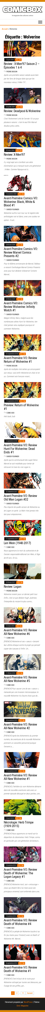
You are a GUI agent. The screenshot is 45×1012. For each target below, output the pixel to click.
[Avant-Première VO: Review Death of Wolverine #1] (22, 952)
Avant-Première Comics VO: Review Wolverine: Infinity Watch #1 (21, 306)
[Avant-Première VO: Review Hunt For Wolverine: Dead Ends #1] (22, 430)
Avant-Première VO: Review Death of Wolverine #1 (20, 969)
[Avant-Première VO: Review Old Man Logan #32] (22, 480)
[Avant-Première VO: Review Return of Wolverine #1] (22, 342)
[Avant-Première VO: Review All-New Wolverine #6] (22, 615)
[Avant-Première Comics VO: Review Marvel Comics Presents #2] (22, 233)
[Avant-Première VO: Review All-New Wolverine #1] (22, 760)
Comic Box (10, 413)
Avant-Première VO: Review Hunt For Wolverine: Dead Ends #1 (20, 448)
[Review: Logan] (22, 571)
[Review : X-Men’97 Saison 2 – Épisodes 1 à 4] (22, 48)
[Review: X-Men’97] (22, 139)
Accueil (5, 29)
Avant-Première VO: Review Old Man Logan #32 (20, 497)
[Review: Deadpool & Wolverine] (22, 95)
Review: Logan (12, 586)
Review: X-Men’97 (14, 154)
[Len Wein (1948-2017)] (22, 527)
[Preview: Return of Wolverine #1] (22, 390)
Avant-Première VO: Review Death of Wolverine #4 (20, 922)
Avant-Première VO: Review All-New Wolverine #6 (20, 632)
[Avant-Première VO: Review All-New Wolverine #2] (22, 709)
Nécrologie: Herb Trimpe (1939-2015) (18, 824)
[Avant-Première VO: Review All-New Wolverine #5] (22, 662)
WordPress (28, 1002)
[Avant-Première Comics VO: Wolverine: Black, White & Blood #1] (22, 183)
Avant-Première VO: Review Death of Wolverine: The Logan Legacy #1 (20, 873)
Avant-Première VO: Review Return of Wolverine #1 (20, 359)
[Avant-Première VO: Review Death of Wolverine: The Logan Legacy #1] (22, 854)
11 (23, 993)
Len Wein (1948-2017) (17, 543)
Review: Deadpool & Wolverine (22, 111)
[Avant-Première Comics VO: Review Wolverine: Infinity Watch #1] (22, 288)
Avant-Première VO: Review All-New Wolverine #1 (20, 777)
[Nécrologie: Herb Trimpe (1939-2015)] (22, 807)
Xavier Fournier (12, 209)
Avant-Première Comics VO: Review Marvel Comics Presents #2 (21, 252)
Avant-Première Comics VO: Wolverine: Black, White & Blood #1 (21, 201)
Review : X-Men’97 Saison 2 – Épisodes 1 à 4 (21, 65)
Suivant (30, 993)
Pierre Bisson (11, 72)
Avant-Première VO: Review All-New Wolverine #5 (20, 679)
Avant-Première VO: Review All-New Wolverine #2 (20, 726)
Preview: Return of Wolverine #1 (21, 407)
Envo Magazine (22, 1006)
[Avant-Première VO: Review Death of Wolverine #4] (22, 905)
